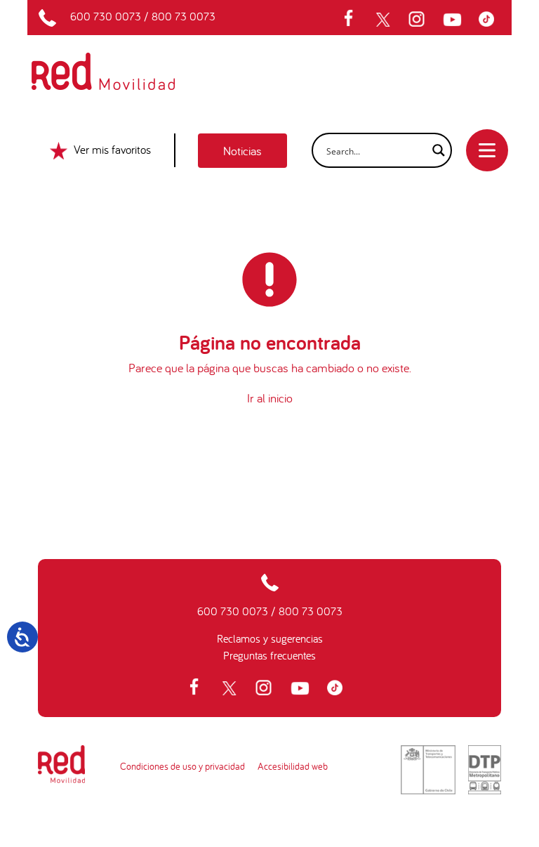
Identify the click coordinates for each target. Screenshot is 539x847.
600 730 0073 (105, 16)
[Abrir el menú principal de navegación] (487, 150)
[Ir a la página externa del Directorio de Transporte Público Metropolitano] (484, 769)
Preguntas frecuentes (269, 655)
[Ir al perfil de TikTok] (490, 19)
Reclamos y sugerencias (270, 638)
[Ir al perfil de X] (384, 19)
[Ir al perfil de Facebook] (353, 19)
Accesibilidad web (293, 766)
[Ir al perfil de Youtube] (454, 19)
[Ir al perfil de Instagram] (418, 19)
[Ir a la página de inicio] (119, 61)
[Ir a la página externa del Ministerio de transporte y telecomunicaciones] (428, 769)
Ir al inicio (270, 398)
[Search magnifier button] (434, 150)
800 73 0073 (183, 16)
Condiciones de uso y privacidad (182, 766)
